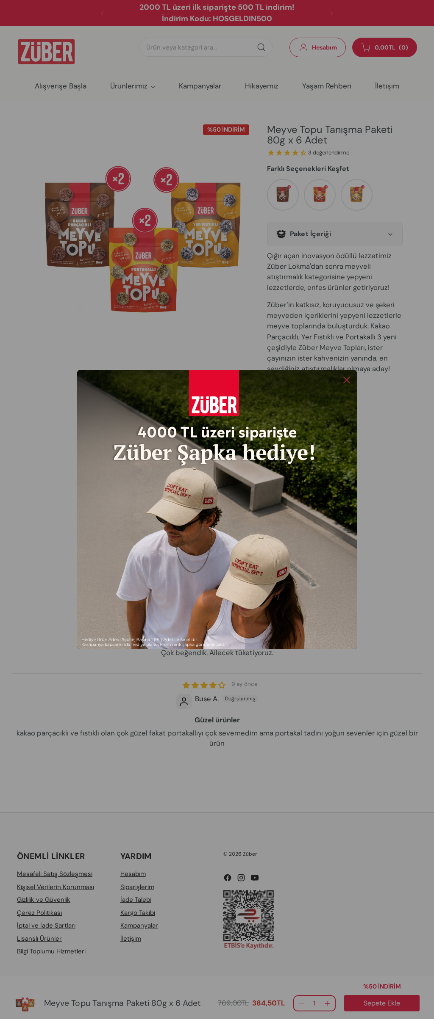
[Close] (347, 380)
